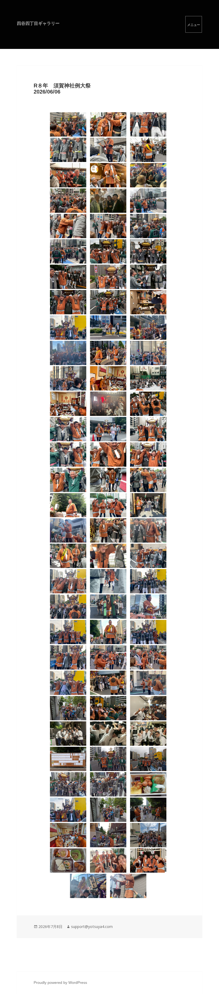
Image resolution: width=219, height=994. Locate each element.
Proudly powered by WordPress (60, 982)
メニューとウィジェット (193, 24)
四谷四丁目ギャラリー (38, 23)
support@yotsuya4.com (92, 926)
